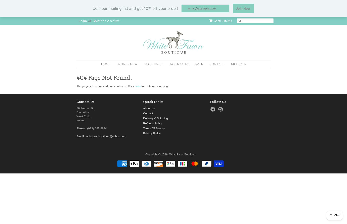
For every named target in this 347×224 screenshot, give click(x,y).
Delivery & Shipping (155, 118)
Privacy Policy (152, 133)
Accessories (179, 64)
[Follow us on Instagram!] (221, 110)
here (138, 86)
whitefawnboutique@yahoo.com (106, 136)
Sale (199, 64)
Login (83, 20)
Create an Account (106, 20)
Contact (217, 64)
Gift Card (238, 64)
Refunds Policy (152, 123)
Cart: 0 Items (223, 20)
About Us (149, 108)
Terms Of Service (154, 128)
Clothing (152, 64)
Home (105, 64)
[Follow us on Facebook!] (213, 110)
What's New (127, 64)
